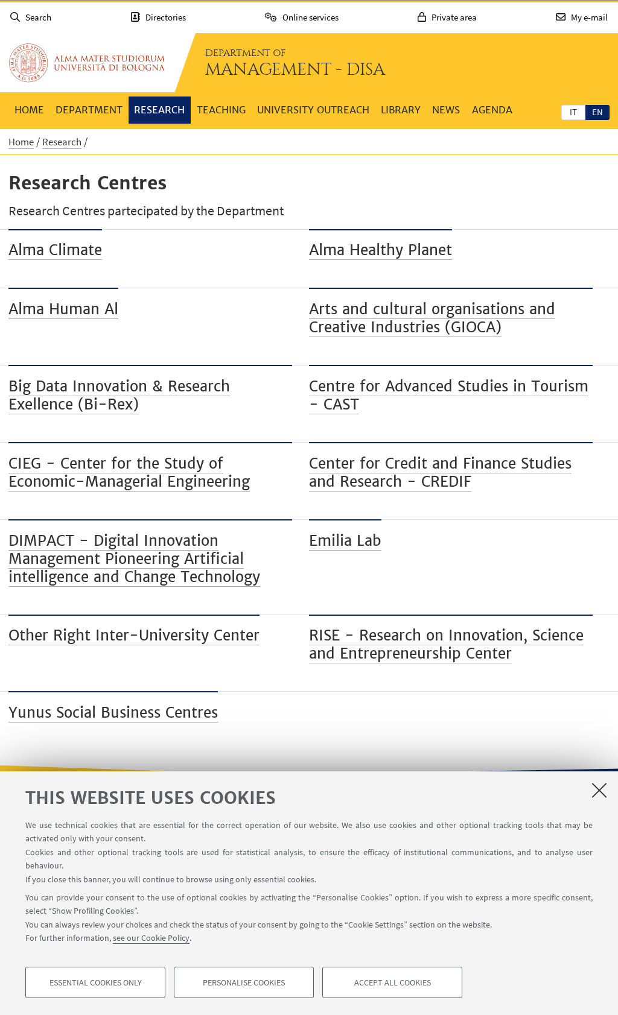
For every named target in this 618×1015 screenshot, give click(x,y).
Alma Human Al (63, 309)
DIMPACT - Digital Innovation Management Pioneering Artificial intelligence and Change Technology (134, 558)
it (573, 112)
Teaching (221, 110)
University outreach (313, 110)
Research (159, 110)
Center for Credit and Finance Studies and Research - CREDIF (440, 472)
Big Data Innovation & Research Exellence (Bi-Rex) (119, 395)
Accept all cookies (392, 982)
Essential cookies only (95, 982)
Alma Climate (55, 250)
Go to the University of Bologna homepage (86, 62)
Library (401, 110)
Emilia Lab (345, 540)
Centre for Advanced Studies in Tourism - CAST (448, 395)
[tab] (573, 111)
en (597, 112)
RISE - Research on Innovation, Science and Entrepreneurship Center (446, 644)
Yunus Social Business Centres (113, 712)
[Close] (599, 790)
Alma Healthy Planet (380, 250)
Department (89, 110)
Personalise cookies (244, 982)
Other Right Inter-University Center (134, 635)
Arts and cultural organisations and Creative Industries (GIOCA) (432, 318)
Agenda (492, 110)
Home (29, 110)
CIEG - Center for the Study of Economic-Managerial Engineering (129, 472)
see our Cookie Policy (151, 937)
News (446, 110)
